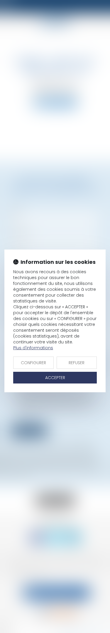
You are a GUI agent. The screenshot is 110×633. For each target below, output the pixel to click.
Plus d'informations (33, 348)
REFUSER (76, 363)
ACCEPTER (55, 378)
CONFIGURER (33, 363)
